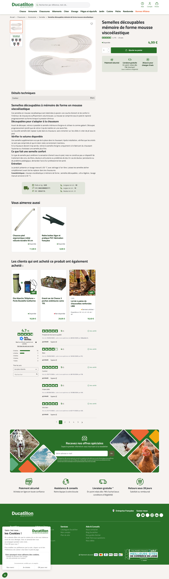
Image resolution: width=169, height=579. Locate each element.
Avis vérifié (93, 331)
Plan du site (65, 535)
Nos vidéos (90, 540)
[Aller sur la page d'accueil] (22, 5)
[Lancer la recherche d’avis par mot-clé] (37, 374)
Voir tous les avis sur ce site (25, 346)
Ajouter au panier (135, 50)
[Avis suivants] (82, 422)
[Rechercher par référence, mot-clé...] (37, 5)
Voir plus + (18, 465)
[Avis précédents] (56, 422)
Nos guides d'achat (93, 535)
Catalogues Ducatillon (69, 529)
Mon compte (65, 532)
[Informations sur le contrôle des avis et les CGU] (36, 342)
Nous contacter (92, 529)
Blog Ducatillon (92, 532)
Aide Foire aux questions (95, 538)
